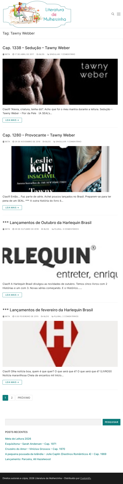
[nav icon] (118, 14)
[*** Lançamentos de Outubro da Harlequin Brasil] (60, 257)
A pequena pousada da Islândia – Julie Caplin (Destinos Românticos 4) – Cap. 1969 (55, 454)
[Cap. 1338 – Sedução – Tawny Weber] (60, 82)
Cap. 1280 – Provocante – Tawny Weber (39, 135)
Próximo (24, 397)
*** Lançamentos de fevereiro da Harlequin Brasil (48, 310)
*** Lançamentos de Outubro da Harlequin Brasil (47, 222)
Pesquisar (111, 422)
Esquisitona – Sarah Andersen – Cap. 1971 (30, 443)
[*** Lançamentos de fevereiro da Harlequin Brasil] (60, 344)
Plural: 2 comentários (65, 316)
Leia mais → (12, 120)
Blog (42, 54)
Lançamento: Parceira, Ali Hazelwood (28, 459)
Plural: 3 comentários (66, 229)
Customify (85, 478)
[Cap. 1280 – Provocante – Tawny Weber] (60, 169)
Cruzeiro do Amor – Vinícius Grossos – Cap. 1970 (35, 448)
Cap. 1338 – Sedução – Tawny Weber (36, 47)
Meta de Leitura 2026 (18, 438)
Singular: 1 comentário (62, 54)
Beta (7, 54)
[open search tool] (112, 14)
